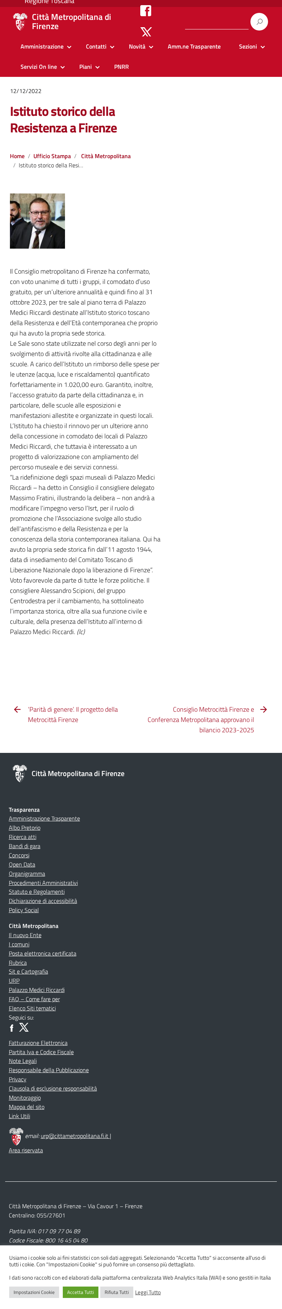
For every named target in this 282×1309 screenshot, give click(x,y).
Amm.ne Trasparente (194, 46)
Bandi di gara (24, 846)
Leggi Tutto (148, 1292)
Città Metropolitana (106, 156)
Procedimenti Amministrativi (43, 882)
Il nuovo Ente (25, 935)
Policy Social (24, 910)
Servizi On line (39, 66)
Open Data (22, 864)
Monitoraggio (25, 1097)
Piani (85, 66)
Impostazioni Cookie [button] (34, 1292)
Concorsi (19, 855)
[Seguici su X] (146, 32)
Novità (137, 46)
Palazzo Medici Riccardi (37, 989)
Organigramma (27, 873)
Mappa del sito (26, 1106)
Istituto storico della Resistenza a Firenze (63, 119)
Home (17, 156)
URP (14, 980)
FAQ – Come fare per (34, 999)
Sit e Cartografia (28, 971)
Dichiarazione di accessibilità (43, 900)
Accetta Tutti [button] (80, 1292)
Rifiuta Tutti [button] (117, 1292)
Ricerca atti (22, 836)
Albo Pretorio (24, 827)
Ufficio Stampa (52, 156)
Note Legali (23, 1060)
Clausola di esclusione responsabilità (53, 1088)
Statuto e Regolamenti (37, 891)
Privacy (17, 1079)
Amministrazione (42, 46)
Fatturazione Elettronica (38, 1042)
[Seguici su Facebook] (145, 10)
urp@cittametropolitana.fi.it (75, 1135)
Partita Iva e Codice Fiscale (41, 1051)
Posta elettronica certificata (42, 953)
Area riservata (26, 1150)
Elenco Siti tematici (32, 1008)
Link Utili (19, 1115)
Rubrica (18, 962)
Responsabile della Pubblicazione (49, 1070)
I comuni (19, 944)
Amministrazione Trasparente (44, 818)
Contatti (96, 46)
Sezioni (248, 46)
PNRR (121, 66)
